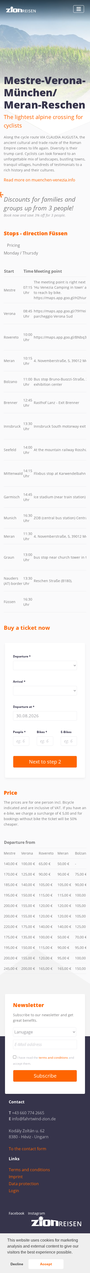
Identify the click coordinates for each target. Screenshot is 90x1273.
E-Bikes (66, 732)
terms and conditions (53, 1057)
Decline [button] (16, 1264)
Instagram (36, 1213)
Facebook (16, 1213)
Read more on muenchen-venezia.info (39, 180)
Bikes (41, 732)
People (18, 732)
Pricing (13, 245)
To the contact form (27, 1148)
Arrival (18, 681)
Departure (20, 656)
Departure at (22, 707)
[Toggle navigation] (78, 9)
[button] (74, 1252)
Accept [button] (46, 1264)
